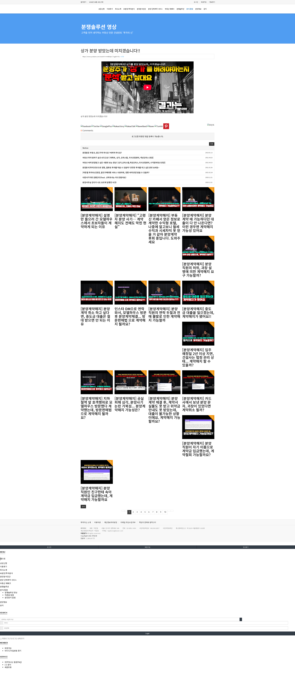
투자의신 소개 (86, 522)
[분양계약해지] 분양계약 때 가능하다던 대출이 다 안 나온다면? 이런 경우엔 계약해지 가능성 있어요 (198, 223)
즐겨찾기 (83, 2)
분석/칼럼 (189, 9)
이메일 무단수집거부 (128, 522)
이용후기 (110, 9)
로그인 (196, 2)
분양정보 (198, 9)
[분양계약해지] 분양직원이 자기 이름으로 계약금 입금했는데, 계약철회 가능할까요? (198, 449)
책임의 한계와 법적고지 (147, 522)
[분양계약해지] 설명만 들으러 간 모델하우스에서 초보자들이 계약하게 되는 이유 (96, 221)
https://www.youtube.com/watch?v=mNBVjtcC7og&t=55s (103, 57)
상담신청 (102, 9)
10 (165, 512)
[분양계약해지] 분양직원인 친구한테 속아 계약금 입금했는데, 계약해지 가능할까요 (97, 493)
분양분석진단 (141, 9)
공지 (205, 9)
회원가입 (203, 2)
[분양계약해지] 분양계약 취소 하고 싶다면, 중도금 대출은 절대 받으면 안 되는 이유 (95, 316)
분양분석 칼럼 (10, 597)
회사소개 (118, 9)
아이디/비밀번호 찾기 (13, 650)
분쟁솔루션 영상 (99, 26)
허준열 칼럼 (9, 595)
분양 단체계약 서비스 (155, 9)
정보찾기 (212, 2)
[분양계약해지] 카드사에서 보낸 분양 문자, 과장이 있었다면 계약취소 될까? (196, 404)
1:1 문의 (8, 664)
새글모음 (8, 667)
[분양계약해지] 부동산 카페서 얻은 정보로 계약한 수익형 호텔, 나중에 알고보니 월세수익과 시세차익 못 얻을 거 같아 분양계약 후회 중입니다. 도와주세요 (164, 228)
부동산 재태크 (169, 9)
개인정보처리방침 (110, 522)
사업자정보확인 (168, 528)
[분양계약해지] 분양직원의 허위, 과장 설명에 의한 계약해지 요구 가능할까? (198, 269)
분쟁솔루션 (180, 9)
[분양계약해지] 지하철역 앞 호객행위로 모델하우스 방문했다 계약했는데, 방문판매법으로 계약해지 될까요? (96, 408)
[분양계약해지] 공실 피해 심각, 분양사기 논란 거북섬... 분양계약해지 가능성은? (130, 404)
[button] (211, 144)
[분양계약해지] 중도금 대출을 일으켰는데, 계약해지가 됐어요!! (198, 312)
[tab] (147, 563)
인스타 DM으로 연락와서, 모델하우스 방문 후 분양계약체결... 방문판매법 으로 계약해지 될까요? (130, 316)
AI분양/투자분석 (129, 9)
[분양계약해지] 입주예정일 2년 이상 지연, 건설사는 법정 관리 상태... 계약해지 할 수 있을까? (198, 357)
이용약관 (97, 522)
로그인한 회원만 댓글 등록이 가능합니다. (147, 136)
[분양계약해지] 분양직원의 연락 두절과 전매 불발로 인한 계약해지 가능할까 (164, 314)
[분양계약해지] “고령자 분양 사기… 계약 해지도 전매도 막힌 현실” (130, 221)
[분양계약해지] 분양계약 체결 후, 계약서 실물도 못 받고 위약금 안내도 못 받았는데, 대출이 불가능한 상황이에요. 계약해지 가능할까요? (164, 410)
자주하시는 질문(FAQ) (13, 662)
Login (147, 633)
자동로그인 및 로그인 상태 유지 (12, 638)
